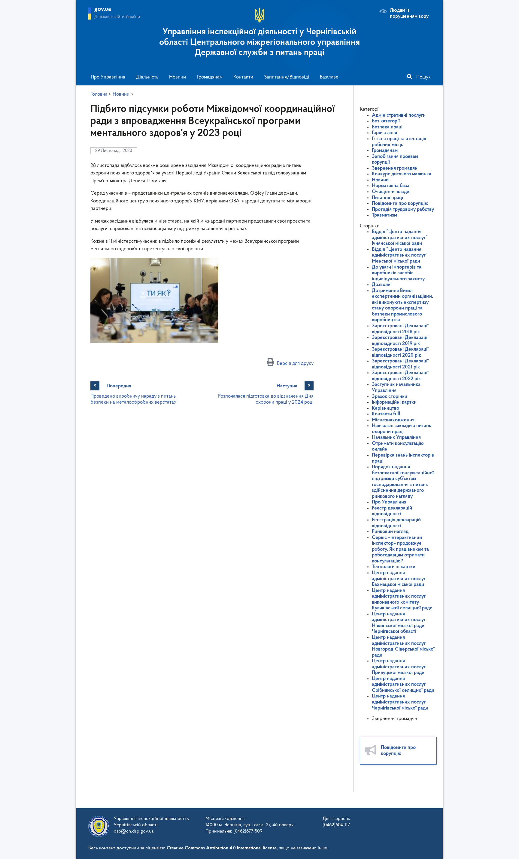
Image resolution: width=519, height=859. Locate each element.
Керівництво (385, 408)
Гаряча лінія (384, 132)
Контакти (243, 77)
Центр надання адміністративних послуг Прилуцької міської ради (399, 666)
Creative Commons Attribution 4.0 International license (222, 848)
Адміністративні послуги (399, 115)
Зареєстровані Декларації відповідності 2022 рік (400, 375)
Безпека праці (387, 127)
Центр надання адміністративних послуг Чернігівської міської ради (400, 702)
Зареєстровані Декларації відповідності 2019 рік (400, 340)
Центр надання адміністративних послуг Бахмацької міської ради (399, 578)
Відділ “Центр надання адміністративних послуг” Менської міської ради (400, 255)
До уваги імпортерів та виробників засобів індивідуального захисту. (399, 273)
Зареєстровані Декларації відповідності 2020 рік (400, 352)
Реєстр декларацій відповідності (392, 511)
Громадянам (210, 77)
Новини (177, 77)
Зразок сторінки (389, 396)
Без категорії (386, 121)
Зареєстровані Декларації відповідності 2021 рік (400, 364)
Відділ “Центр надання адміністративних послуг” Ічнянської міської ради (400, 237)
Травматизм (384, 215)
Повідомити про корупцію (400, 203)
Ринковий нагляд (390, 531)
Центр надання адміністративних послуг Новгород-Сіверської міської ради (403, 646)
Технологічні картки (393, 566)
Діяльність (147, 77)
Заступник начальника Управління (396, 387)
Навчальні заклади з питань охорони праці (401, 428)
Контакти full (386, 414)
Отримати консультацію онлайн (398, 446)
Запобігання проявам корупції (395, 159)
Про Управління (108, 77)
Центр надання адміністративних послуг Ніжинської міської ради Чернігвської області (399, 622)
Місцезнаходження (393, 420)
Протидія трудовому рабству (403, 209)
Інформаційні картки (394, 402)
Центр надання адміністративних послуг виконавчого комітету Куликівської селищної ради (402, 599)
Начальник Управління (396, 437)
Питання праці (387, 197)
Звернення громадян (394, 168)
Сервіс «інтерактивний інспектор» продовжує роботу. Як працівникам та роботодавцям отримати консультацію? (400, 549)
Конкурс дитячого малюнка (401, 174)
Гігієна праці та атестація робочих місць (399, 141)
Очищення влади (390, 191)
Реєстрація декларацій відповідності (396, 522)
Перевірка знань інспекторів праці (403, 458)
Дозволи (381, 284)
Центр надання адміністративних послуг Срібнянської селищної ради (403, 684)
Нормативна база (390, 185)
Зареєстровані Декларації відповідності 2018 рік (400, 328)
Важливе (329, 77)
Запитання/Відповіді (286, 77)
